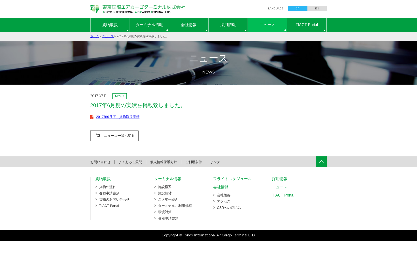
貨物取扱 (110, 25)
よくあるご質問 (130, 162)
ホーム (94, 36)
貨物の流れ (107, 187)
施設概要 (165, 187)
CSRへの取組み (229, 208)
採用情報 (228, 25)
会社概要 (223, 195)
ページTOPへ (321, 161)
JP (297, 8)
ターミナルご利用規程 (175, 206)
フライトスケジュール (232, 179)
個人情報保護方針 (163, 162)
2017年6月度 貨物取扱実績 (117, 117)
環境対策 (165, 212)
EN (317, 8)
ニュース (267, 25)
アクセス (223, 201)
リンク (215, 162)
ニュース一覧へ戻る (119, 136)
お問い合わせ (100, 162)
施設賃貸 (165, 193)
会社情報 (188, 25)
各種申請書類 (109, 193)
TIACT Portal (307, 25)
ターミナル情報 (149, 25)
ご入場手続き (168, 199)
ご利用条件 (193, 162)
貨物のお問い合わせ (114, 199)
